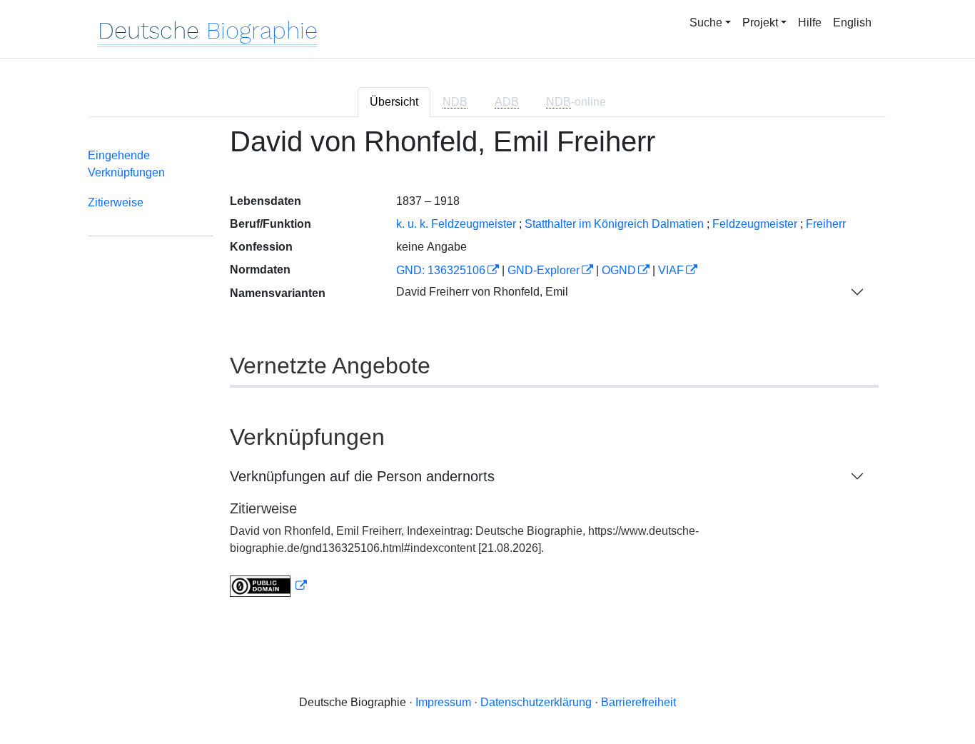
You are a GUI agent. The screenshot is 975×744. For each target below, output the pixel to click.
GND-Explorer (543, 270)
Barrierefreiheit (638, 702)
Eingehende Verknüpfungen (126, 164)
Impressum (443, 702)
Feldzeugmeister (754, 224)
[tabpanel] (487, 370)
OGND (619, 270)
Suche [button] (705, 22)
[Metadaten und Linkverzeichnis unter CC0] (268, 586)
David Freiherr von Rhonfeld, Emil (482, 292)
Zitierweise (115, 202)
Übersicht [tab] (394, 102)
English (852, 22)
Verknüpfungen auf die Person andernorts (362, 476)
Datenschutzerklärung (536, 702)
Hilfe (810, 22)
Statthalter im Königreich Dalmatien (614, 224)
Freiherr (826, 224)
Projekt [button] (760, 22)
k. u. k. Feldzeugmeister (456, 224)
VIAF (671, 270)
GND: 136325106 (440, 270)
